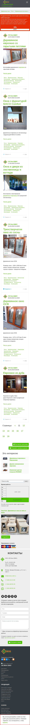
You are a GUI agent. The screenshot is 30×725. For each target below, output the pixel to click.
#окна (5, 77)
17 (22, 431)
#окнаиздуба (18, 80)
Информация (4, 675)
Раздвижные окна (5, 694)
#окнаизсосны (16, 82)
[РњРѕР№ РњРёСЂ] (7, 659)
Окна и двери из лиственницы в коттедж (13, 169)
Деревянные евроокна (7, 691)
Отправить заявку (16, 642)
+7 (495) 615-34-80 (7, 4)
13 (3, 431)
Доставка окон (5, 710)
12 (24, 425)
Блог (2, 673)
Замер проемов (5, 708)
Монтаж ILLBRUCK (6, 713)
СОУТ (2, 678)
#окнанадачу (15, 279)
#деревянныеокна (12, 77)
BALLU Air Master (5, 699)
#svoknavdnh (14, 83)
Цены (2, 701)
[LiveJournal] (9, 659)
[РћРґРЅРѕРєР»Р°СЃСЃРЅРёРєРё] (4, 659)
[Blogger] (13, 659)
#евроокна (20, 77)
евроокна (21, 67)
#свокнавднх (7, 83)
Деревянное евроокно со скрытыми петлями (14, 43)
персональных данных (9, 637)
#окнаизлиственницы (9, 80)
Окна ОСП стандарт (6, 687)
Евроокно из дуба (13, 372)
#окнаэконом (21, 277)
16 (17, 431)
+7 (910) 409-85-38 (10, 584)
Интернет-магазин (6, 696)
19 (8, 436)
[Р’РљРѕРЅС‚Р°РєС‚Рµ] (2, 659)
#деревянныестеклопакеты (18, 79)
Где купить (4, 668)
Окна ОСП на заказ (6, 689)
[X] (11, 659)
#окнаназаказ (7, 79)
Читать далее (7, 73)
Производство (4, 670)
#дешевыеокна (7, 279)
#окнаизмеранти (8, 82)
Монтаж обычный (5, 711)
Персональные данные (7, 677)
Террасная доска (5, 697)
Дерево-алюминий (6, 692)
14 (8, 431)
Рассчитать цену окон (21, 444)
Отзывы (3, 671)
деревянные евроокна (10, 195)
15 (13, 431)
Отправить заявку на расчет (19, 448)
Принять (5, 722)
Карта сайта (4, 680)
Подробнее (5, 537)
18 (3, 436)
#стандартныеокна (8, 282)
